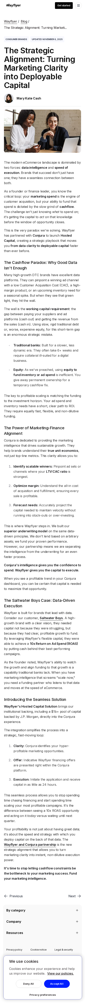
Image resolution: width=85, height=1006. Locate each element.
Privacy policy (14, 949)
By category (15, 910)
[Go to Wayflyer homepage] (13, 5)
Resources (14, 933)
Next (72, 896)
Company (13, 921)
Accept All (56, 983)
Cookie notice (38, 949)
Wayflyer (10, 21)
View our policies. (60, 973)
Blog (24, 21)
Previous (16, 896)
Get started (63, 5)
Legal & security (64, 949)
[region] (42, 977)
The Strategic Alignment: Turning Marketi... (35, 28)
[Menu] (78, 5)
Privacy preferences (42, 994)
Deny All (28, 983)
